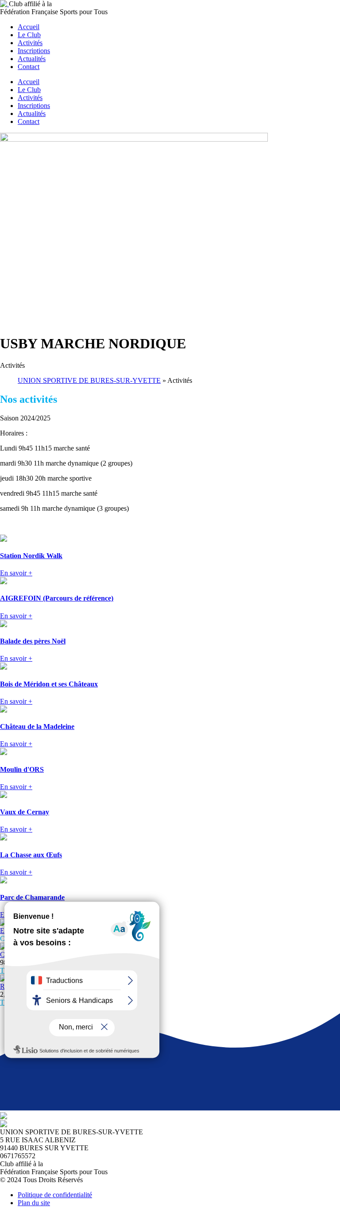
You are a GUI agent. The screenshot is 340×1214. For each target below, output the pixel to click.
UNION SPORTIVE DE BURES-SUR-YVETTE (89, 380)
